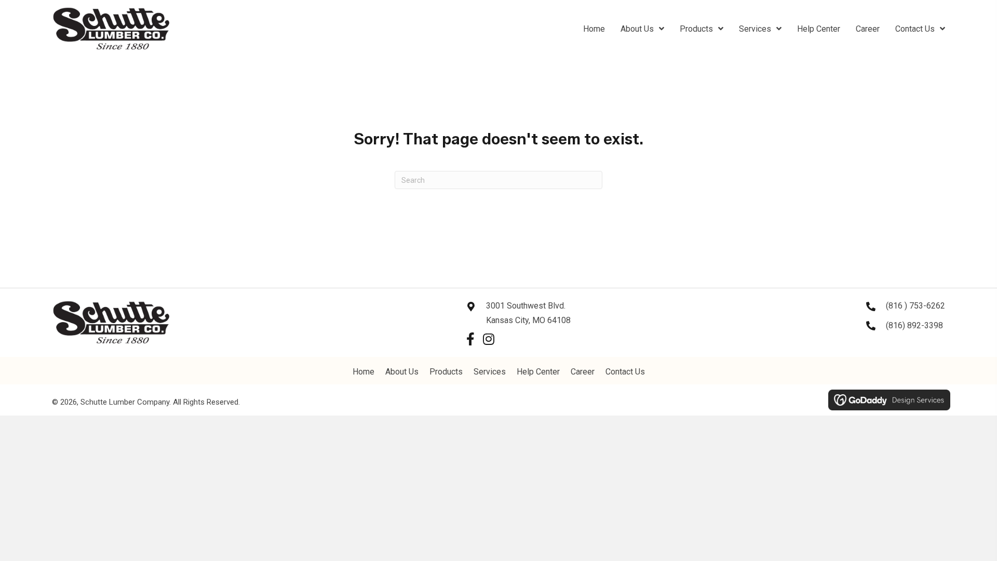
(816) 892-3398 (914, 325)
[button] (470, 338)
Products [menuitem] (446, 372)
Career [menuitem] (583, 372)
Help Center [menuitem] (538, 372)
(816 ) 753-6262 (915, 306)
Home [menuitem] (363, 372)
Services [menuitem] (490, 372)
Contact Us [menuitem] (625, 372)
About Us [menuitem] (402, 372)
